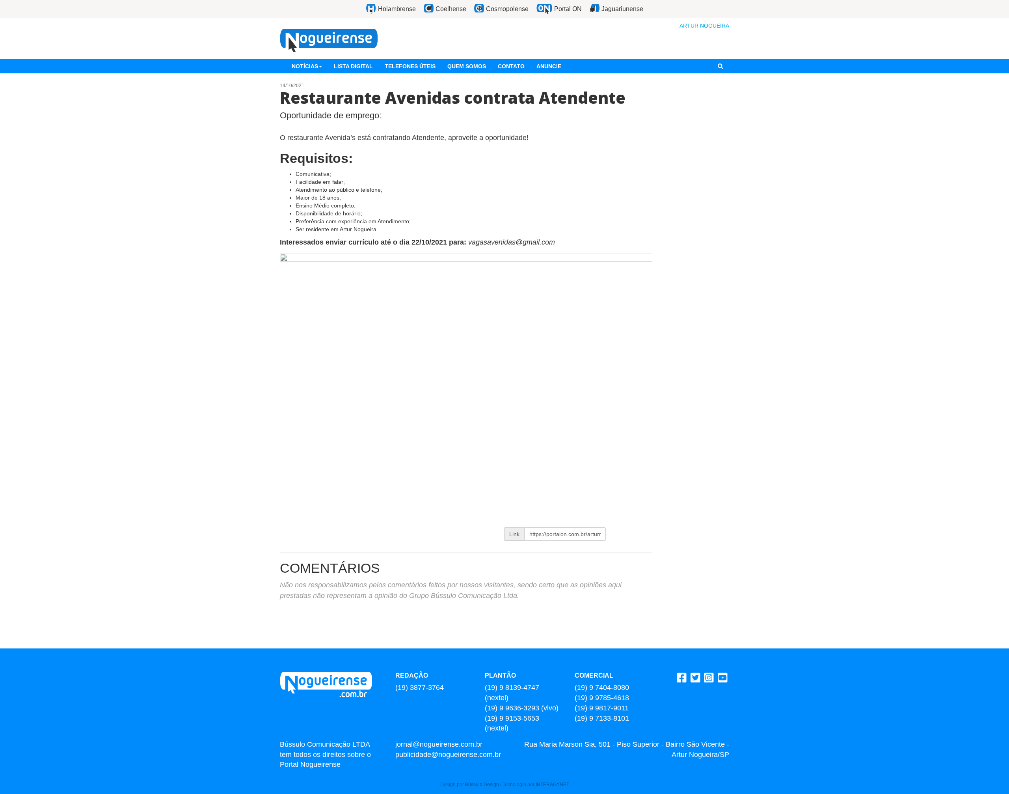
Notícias (305, 66)
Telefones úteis (410, 66)
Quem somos (466, 66)
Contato (511, 66)
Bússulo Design (482, 784)
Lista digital (353, 66)
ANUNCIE (548, 66)
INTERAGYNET (552, 784)
